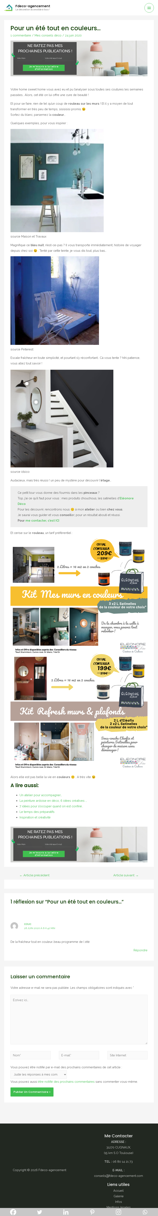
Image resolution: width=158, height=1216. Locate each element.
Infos (118, 1201)
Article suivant (126, 875)
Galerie (119, 1196)
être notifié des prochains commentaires (66, 1081)
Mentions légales (119, 1207)
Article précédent (34, 875)
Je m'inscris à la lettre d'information (43, 67)
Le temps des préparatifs (37, 811)
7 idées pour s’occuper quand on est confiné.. (51, 806)
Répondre (141, 950)
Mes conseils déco (48, 35)
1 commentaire (20, 35)
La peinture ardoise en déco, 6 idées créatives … (53, 800)
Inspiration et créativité (35, 817)
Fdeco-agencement (32, 6)
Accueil (118, 1190)
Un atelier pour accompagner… (41, 795)
